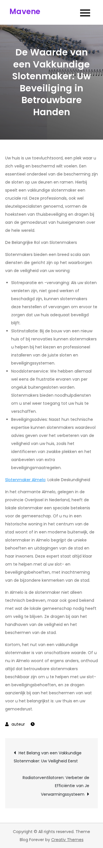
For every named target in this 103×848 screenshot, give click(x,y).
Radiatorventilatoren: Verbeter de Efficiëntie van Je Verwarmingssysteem (56, 786)
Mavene (25, 11)
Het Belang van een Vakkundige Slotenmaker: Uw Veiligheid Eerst (48, 757)
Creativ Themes (67, 840)
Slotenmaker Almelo (25, 480)
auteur (18, 724)
